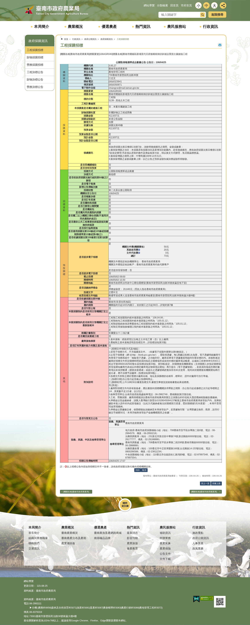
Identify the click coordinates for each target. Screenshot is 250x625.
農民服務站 (176, 26)
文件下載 (165, 558)
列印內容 (220, 45)
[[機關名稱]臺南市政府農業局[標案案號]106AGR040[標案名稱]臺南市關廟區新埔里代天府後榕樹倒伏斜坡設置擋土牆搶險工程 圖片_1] (220, 601)
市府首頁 (186, 5)
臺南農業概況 (69, 532)
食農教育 (132, 548)
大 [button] (214, 6)
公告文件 (165, 553)
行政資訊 (210, 26)
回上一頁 (205, 483)
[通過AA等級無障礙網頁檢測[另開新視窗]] (206, 598)
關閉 (125, 503)
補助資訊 (165, 532)
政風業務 (197, 548)
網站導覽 (149, 5)
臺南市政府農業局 (56, 10)
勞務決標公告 (35, 86)
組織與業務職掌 (38, 538)
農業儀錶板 (68, 543)
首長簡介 (34, 532)
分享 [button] (223, 5)
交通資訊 (34, 548)
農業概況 (75, 26)
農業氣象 (165, 543)
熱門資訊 (142, 26)
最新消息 (132, 532)
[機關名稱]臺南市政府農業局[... (77, 492)
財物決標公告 (35, 79)
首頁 (66, 39)
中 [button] (206, 6)
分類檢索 (162, 5)
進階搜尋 (217, 14)
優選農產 (109, 26)
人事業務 (197, 543)
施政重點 (197, 532)
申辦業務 (165, 538)
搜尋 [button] (202, 14)
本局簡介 (41, 26)
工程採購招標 (35, 50)
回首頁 (174, 5)
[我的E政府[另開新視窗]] (196, 599)
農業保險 (165, 548)
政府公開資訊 (90, 39)
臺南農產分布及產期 (73, 538)
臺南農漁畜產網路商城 (108, 532)
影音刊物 (132, 538)
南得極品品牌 (102, 538)
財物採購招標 (35, 57)
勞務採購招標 (35, 64)
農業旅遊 (132, 543)
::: (24, 36)
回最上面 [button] (216, 483)
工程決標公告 (35, 72)
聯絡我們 (34, 543)
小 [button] (198, 6)
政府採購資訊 (107, 39)
